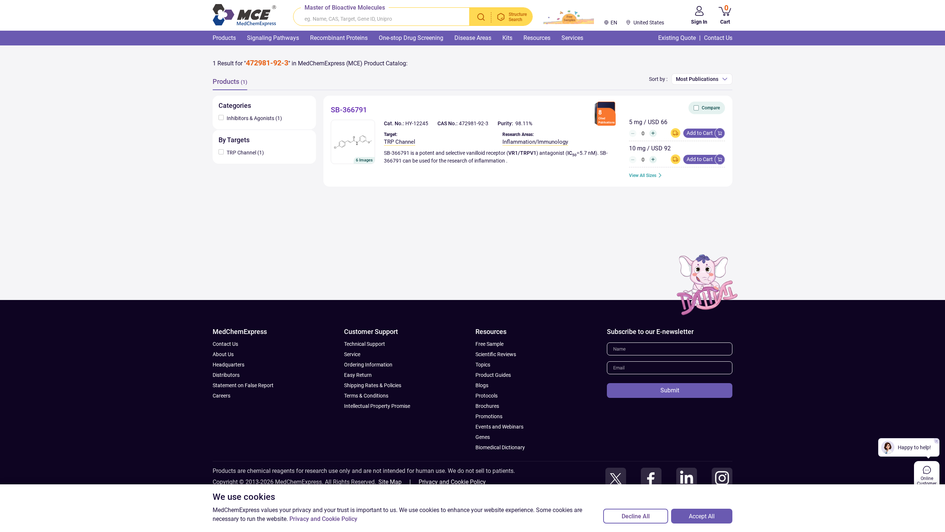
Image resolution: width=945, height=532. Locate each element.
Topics (482, 365)
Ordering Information (368, 365)
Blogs (481, 385)
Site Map (390, 481)
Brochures (487, 406)
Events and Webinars (499, 427)
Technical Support (364, 344)
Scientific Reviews (495, 354)
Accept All (702, 516)
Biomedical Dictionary (500, 447)
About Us (223, 354)
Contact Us (225, 344)
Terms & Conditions (366, 396)
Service (352, 354)
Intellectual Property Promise (377, 406)
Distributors (226, 375)
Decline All (636, 516)
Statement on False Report (243, 385)
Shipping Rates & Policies (372, 385)
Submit (669, 390)
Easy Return (358, 375)
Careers (221, 396)
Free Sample (489, 344)
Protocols (486, 396)
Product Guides (493, 375)
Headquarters (228, 365)
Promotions (488, 416)
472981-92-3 (473, 123)
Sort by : (658, 79)
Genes (482, 437)
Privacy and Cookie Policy (452, 481)
